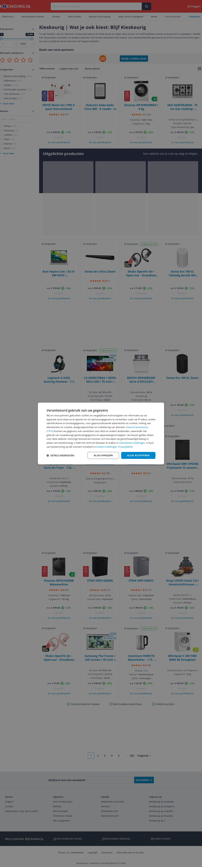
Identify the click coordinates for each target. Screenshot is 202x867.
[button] (60, 455)
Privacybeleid (125, 446)
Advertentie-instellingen (132, 442)
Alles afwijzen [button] (103, 455)
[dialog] (101, 434)
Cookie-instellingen (106, 446)
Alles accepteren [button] (138, 455)
